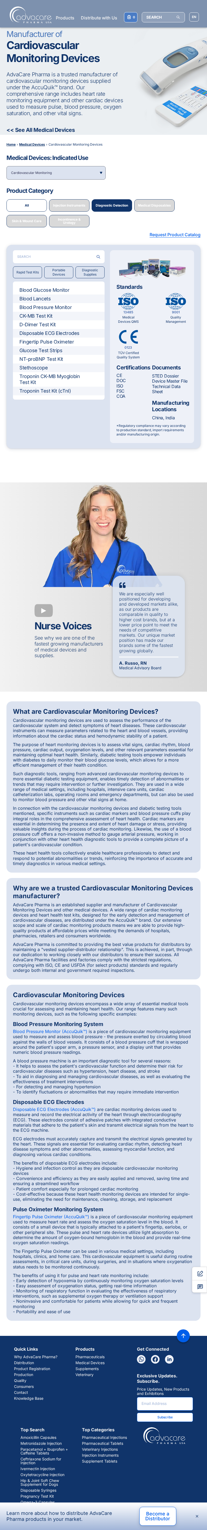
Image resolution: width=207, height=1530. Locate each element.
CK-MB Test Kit (36, 316)
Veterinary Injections (100, 1449)
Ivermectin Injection (37, 1469)
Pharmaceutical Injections (104, 1437)
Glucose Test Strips (40, 350)
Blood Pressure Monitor (45, 307)
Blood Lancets (35, 298)
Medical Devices (90, 1363)
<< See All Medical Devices (40, 130)
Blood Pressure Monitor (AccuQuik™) (50, 1031)
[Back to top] (183, 1335)
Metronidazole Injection (41, 1443)
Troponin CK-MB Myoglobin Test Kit (49, 379)
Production (23, 1375)
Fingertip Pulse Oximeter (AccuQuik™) (51, 1216)
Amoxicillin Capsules (38, 1437)
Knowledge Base (28, 1398)
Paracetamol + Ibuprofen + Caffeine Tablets (44, 1451)
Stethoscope (33, 368)
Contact (21, 1392)
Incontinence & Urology (69, 221)
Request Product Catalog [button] (175, 234)
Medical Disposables (154, 205)
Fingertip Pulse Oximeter (46, 342)
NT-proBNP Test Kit (41, 359)
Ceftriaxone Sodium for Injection (40, 1461)
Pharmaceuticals (90, 1357)
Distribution (24, 1363)
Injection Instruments (69, 205)
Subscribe (165, 1417)
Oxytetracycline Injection (42, 1475)
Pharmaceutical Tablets (102, 1443)
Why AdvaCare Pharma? (35, 1357)
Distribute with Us (99, 17)
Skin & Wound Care (27, 221)
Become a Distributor (157, 1516)
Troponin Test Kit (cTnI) (45, 391)
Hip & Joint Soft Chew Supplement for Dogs (39, 1482)
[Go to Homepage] (28, 15)
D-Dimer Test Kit (37, 324)
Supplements (87, 1369)
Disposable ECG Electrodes (49, 333)
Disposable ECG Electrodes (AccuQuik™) (54, 1109)
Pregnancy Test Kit (37, 1496)
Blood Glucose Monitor (44, 290)
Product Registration (32, 1369)
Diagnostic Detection (112, 205)
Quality (20, 1381)
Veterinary (84, 1375)
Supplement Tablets (99, 1461)
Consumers (24, 1386)
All (27, 205)
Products (65, 17)
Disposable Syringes (38, 1490)
